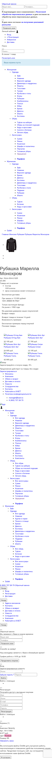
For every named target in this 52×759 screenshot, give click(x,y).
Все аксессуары (21, 481)
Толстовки (21, 88)
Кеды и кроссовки (24, 127)
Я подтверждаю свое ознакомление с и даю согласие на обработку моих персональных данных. (25, 14)
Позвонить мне (7, 643)
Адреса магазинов (12, 603)
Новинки (20, 78)
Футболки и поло (24, 187)
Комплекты (19, 458)
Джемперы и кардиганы (27, 83)
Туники (20, 91)
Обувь (14, 118)
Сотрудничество (11, 386)
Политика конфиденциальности (18, 394)
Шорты (20, 113)
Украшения (21, 153)
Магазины (9, 373)
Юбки (19, 106)
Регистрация (13, 37)
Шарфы (20, 220)
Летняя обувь (22, 132)
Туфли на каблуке (24, 122)
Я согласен (5, 757)
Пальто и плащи (22, 521)
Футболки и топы (24, 93)
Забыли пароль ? (7, 674)
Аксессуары (17, 135)
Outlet (9, 230)
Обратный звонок (9, 4)
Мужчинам (11, 161)
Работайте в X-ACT (13, 391)
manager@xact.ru (16, 397)
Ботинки (20, 204)
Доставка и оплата (12, 381)
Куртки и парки (21, 518)
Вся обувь (19, 463)
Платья (20, 103)
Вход (9, 34)
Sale (19, 75)
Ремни (19, 141)
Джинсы (20, 111)
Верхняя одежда (24, 80)
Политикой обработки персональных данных (24, 12)
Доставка (10, 42)
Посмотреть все (8, 58)
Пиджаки (20, 190)
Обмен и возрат (11, 378)
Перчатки (21, 148)
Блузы (19, 96)
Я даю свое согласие (23, 23)
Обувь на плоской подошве (28, 125)
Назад (3, 588)
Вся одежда (20, 418)
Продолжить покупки (9, 660)
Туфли (19, 201)
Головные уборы (24, 151)
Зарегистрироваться (8, 371)
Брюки (19, 108)
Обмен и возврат (12, 608)
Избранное (11, 39)
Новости (8, 384)
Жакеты (20, 86)
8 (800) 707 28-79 (16, 400)
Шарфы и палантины (26, 146)
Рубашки (20, 98)
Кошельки (21, 143)
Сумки (19, 138)
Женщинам (11, 69)
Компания (9, 376)
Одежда (15, 72)
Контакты (9, 389)
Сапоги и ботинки (24, 130)
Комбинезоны (22, 101)
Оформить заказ (7, 740)
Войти (3, 678)
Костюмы (21, 116)
